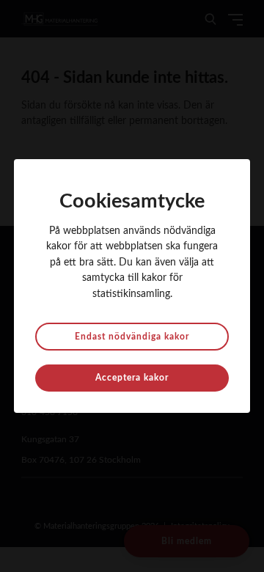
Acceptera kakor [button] (132, 377)
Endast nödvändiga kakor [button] (132, 336)
